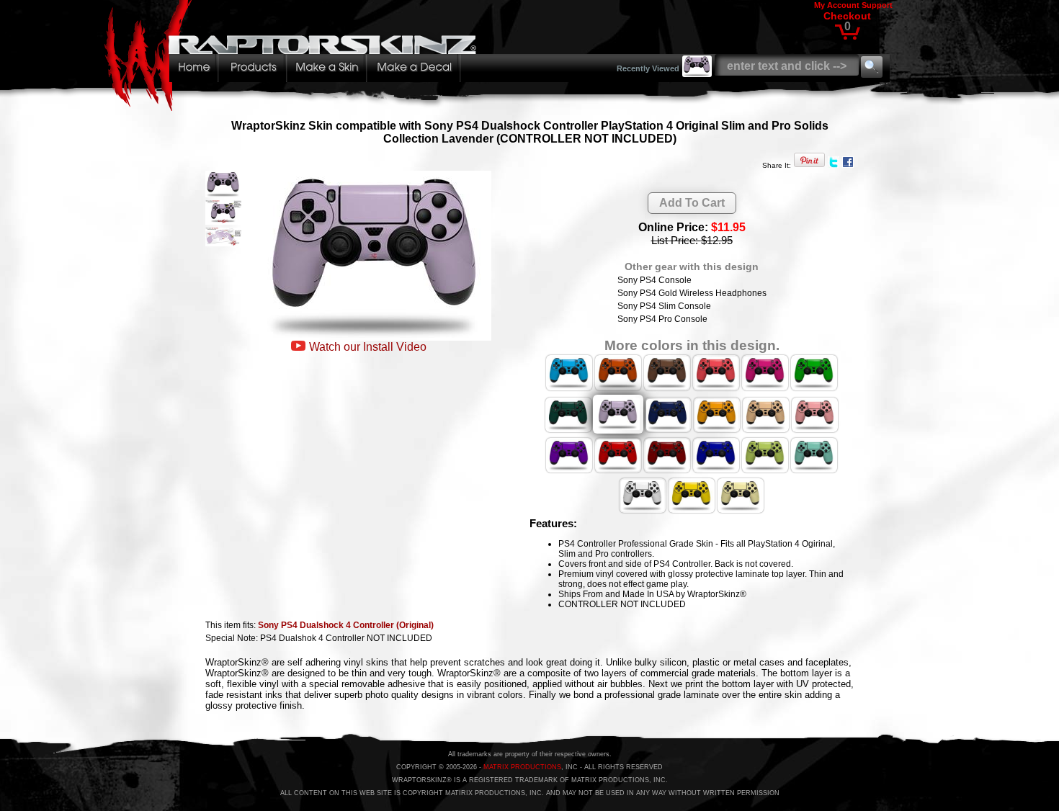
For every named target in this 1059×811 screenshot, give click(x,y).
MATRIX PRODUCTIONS (522, 767)
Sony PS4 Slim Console (664, 306)
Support (877, 5)
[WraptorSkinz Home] (293, 107)
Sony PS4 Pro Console (662, 319)
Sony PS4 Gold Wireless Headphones (692, 293)
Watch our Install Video (367, 347)
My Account (836, 5)
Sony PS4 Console (654, 280)
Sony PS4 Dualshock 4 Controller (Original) (346, 625)
